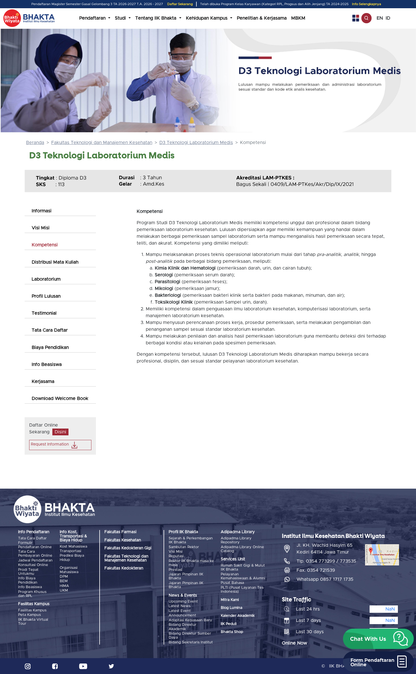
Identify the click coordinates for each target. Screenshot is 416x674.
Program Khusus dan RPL (32, 594)
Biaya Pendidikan (50, 347)
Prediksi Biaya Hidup (72, 557)
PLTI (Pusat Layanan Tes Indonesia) (242, 590)
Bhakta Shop (232, 632)
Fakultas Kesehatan (122, 540)
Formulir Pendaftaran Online (35, 545)
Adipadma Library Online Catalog (242, 549)
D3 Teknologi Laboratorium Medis (196, 142)
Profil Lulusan (46, 296)
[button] (378, 639)
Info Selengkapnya (366, 4)
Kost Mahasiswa (73, 546)
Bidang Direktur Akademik (182, 627)
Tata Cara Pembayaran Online (35, 554)
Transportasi (70, 551)
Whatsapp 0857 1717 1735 (325, 579)
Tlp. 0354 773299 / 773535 (326, 561)
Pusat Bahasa (232, 583)
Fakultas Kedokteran (123, 568)
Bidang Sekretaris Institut (191, 642)
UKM (64, 590)
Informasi (42, 211)
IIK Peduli (229, 624)
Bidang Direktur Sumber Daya (190, 635)
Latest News (179, 606)
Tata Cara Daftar (50, 330)
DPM (64, 576)
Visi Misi (41, 228)
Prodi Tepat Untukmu (28, 572)
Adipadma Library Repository (236, 540)
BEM (64, 581)
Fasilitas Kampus (32, 610)
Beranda (35, 142)
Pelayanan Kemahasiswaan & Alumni (243, 576)
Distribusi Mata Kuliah (55, 262)
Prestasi (175, 570)
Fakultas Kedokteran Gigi (127, 548)
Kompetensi (45, 245)
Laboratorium (46, 279)
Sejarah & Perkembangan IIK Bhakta (191, 540)
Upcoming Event (183, 601)
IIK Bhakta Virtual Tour (33, 622)
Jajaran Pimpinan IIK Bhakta (186, 576)
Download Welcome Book (60, 398)
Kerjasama (43, 381)
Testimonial (44, 313)
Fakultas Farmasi (120, 532)
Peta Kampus (29, 615)
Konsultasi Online (33, 565)
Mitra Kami (230, 600)
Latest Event (180, 611)
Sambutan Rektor (184, 547)
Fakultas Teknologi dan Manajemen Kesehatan (101, 142)
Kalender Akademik (238, 616)
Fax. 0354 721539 (316, 570)
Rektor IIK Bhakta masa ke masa (191, 563)
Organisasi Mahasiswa (69, 570)
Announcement (182, 615)
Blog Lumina (231, 608)
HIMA (64, 586)
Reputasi (176, 556)
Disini (60, 432)
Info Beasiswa (47, 364)
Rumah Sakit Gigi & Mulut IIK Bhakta (243, 567)
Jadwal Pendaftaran (35, 560)
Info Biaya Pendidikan (27, 580)
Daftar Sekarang (180, 4)
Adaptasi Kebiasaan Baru (190, 620)
